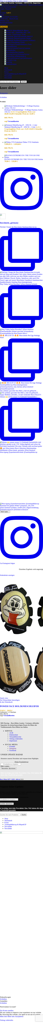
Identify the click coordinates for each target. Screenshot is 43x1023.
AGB (11, 733)
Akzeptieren (19, 1016)
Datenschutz (13, 735)
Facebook (12, 750)
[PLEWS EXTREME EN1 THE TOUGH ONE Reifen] (23, 157)
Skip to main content (20, 1)
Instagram (12, 748)
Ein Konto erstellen (6, 1010)
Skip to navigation (6, 1)
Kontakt (12, 746)
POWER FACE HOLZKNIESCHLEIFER (19, 706)
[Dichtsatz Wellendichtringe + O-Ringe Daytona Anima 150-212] (23, 108)
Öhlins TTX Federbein (31, 142)
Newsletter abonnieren (8, 768)
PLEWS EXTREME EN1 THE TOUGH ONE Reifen (23, 159)
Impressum (13, 741)
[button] (6, 702)
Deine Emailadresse (21, 762)
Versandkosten (13, 121)
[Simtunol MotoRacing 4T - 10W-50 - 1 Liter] (20, 125)
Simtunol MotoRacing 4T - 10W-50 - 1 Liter (20, 127)
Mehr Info (7, 1016)
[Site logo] (21, 7)
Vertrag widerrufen (15, 739)
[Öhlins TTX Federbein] (13, 142)
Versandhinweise (15, 737)
